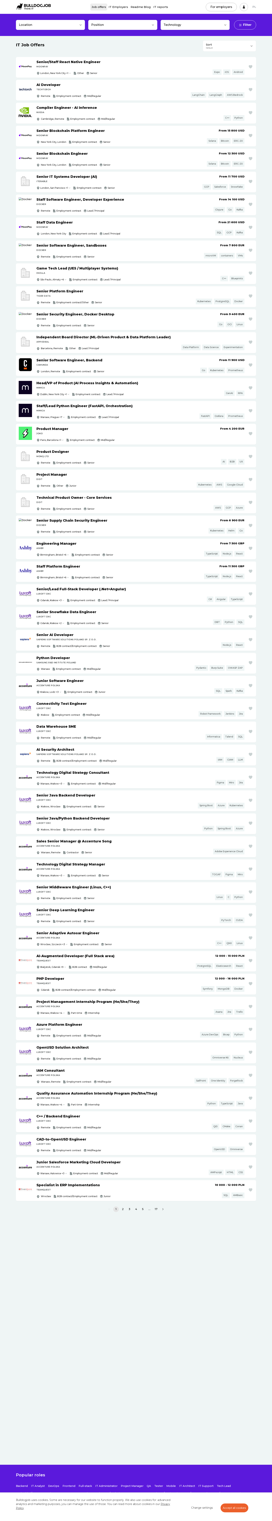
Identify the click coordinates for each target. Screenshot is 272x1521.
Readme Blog (141, 7)
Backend (22, 1486)
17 (156, 1209)
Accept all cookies (234, 1508)
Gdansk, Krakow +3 (51, 600)
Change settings (202, 1507)
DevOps (53, 1486)
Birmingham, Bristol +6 (53, 554)
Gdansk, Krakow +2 (51, 623)
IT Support (206, 1486)
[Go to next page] (163, 1209)
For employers (221, 7)
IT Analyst (38, 1486)
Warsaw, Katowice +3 (52, 1173)
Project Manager (132, 1486)
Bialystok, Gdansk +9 (51, 967)
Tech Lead (224, 1486)
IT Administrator (106, 1486)
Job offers (99, 7)
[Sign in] (244, 7)
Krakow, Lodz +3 (49, 692)
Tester (158, 1486)
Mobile (171, 1486)
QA (149, 1486)
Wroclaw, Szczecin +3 (52, 944)
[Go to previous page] (109, 1209)
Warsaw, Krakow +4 (51, 1013)
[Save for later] (250, 66)
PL (254, 6)
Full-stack (85, 1486)
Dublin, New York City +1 (53, 394)
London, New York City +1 (54, 73)
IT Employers (118, 7)
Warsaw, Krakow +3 (51, 783)
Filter (247, 25)
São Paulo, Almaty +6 (52, 279)
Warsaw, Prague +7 (51, 417)
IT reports (160, 7)
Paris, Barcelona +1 (50, 440)
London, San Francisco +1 (54, 187)
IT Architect (187, 1486)
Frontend (69, 1486)
